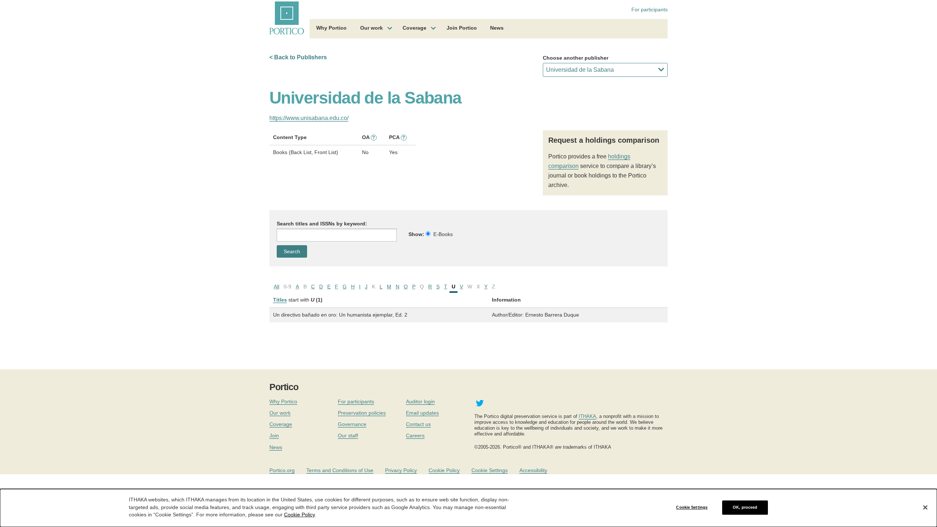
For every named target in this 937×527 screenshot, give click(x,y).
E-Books (443, 234)
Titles (280, 300)
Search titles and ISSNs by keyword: (322, 224)
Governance (352, 424)
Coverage (414, 28)
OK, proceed (745, 507)
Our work (371, 28)
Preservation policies (362, 413)
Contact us (418, 424)
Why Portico (331, 28)
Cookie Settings (489, 470)
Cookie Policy (444, 470)
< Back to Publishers (298, 57)
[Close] (925, 508)
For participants (649, 9)
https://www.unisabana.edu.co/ (308, 118)
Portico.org (282, 470)
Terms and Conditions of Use (339, 470)
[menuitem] (331, 29)
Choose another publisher (575, 58)
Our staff (348, 435)
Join (274, 435)
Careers (415, 435)
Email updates (422, 413)
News (497, 28)
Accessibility (533, 470)
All (276, 286)
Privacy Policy (401, 470)
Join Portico (462, 28)
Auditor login (420, 401)
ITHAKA (587, 416)
